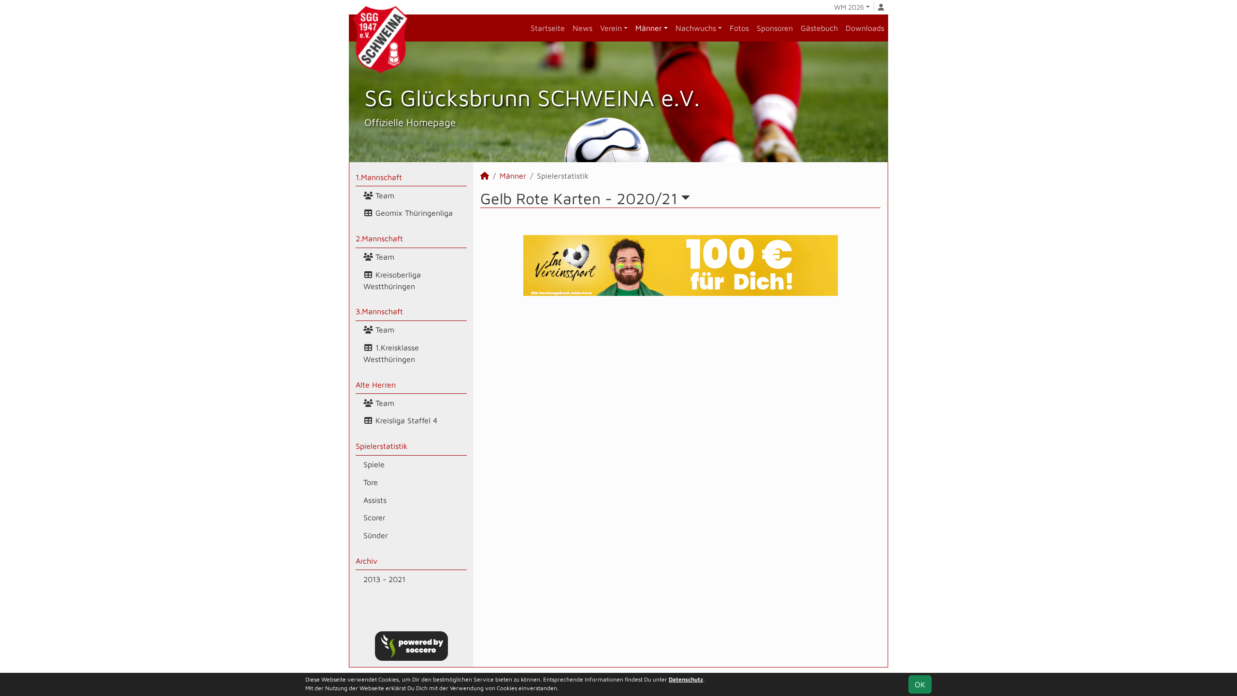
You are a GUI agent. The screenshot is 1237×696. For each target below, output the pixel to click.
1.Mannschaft (379, 177)
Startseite (548, 28)
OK (920, 684)
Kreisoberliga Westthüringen (392, 280)
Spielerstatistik (381, 446)
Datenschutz (686, 679)
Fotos (739, 28)
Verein (611, 28)
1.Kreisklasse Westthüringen (391, 353)
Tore (370, 482)
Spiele (374, 464)
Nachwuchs (696, 28)
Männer (648, 28)
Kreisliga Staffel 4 (405, 420)
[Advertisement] (680, 386)
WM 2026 (849, 7)
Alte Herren (376, 384)
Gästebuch (819, 28)
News (582, 28)
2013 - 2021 (384, 579)
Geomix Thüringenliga (413, 213)
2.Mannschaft (379, 238)
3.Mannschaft (379, 311)
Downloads (865, 28)
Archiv (366, 561)
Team (383, 195)
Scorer (374, 517)
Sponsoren (775, 28)
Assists (375, 500)
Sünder (375, 535)
